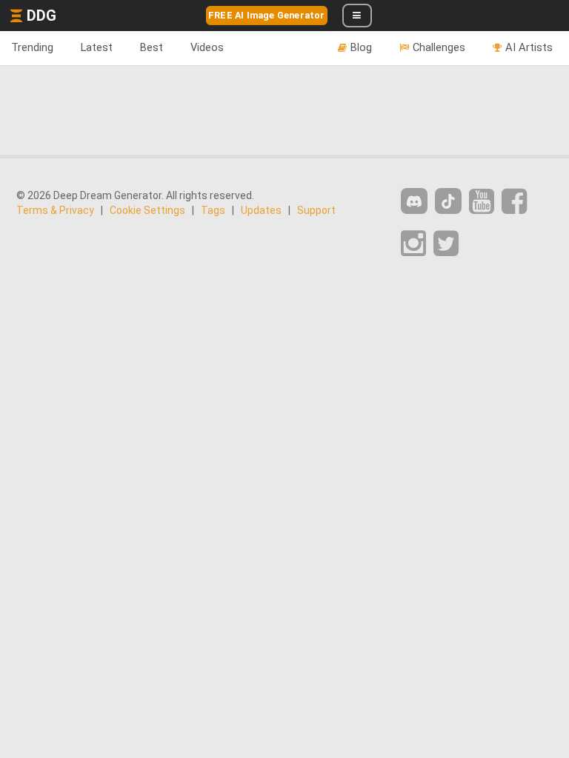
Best (151, 47)
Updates (261, 210)
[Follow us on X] (446, 244)
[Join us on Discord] (414, 201)
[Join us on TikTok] (448, 201)
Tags (213, 210)
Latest (97, 47)
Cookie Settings (147, 210)
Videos (207, 47)
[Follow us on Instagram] (413, 244)
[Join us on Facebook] (514, 201)
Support (316, 210)
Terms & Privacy (55, 210)
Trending (32, 47)
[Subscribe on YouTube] (481, 201)
